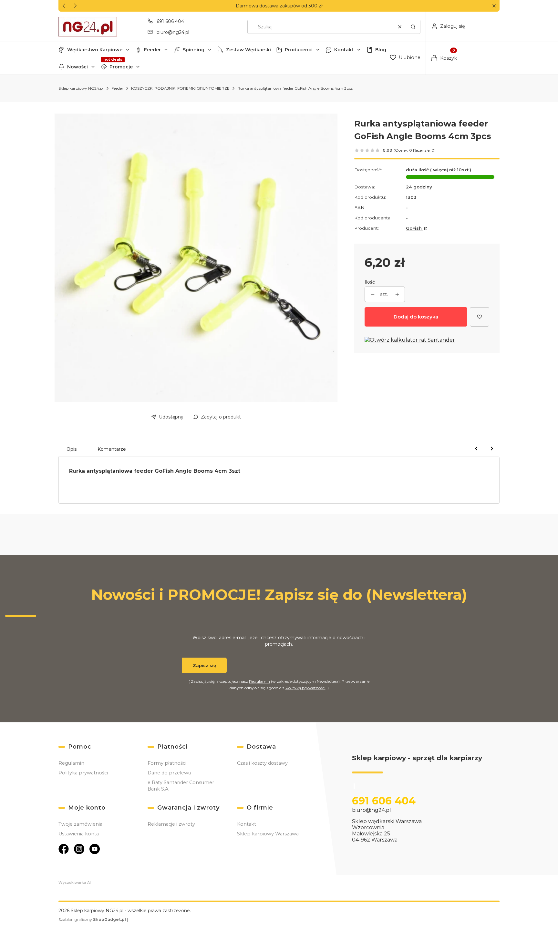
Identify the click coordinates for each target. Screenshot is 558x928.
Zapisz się (204, 665)
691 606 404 (170, 21)
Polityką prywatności (305, 687)
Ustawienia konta (78, 834)
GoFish (414, 228)
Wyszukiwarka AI (74, 882)
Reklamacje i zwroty (171, 824)
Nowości (77, 67)
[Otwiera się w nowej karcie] (63, 849)
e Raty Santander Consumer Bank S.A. (181, 786)
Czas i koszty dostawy (262, 763)
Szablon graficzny (92, 919)
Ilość (370, 282)
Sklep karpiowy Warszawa (268, 834)
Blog (380, 50)
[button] (494, 6)
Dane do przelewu (169, 773)
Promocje (121, 67)
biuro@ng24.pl (173, 32)
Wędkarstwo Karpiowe (94, 50)
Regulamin (259, 681)
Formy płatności (167, 763)
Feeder (152, 50)
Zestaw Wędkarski (248, 50)
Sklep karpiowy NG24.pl (81, 88)
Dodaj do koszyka (416, 317)
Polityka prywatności (83, 773)
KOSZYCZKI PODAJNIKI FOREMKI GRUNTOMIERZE (180, 88)
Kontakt (344, 50)
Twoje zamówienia (80, 824)
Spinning (193, 50)
